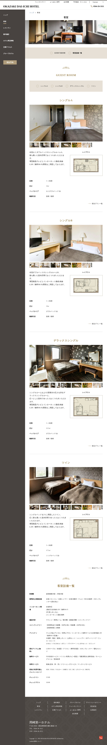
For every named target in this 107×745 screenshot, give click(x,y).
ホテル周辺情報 (57, 706)
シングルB (58, 86)
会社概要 (75, 713)
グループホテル (75, 702)
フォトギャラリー (75, 706)
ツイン (93, 86)
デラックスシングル (77, 86)
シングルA (44, 86)
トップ (38, 702)
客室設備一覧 (77, 53)
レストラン (38, 710)
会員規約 (93, 710)
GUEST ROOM (59, 53)
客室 (38, 706)
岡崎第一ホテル (39, 722)
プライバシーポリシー (93, 702)
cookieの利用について (35, 741)
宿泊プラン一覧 (97, 203)
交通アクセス (56, 710)
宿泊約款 (93, 706)
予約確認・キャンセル (80, 2)
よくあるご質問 (75, 710)
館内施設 (57, 702)
